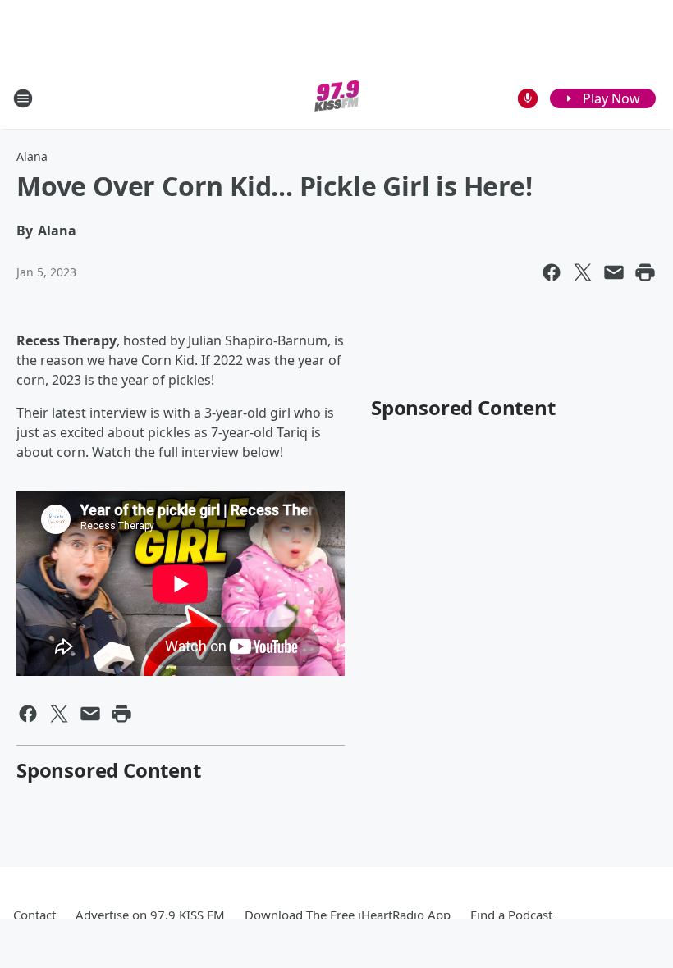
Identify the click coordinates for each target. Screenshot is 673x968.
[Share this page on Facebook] (551, 272)
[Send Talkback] (528, 98)
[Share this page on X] (582, 272)
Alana (32, 156)
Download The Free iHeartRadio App (348, 914)
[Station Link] (337, 98)
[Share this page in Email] (613, 272)
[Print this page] (645, 272)
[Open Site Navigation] (23, 98)
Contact (34, 914)
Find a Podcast (511, 914)
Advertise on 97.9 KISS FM (150, 914)
